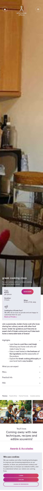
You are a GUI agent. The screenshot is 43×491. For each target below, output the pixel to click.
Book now (27, 291)
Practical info (7, 377)
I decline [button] (21, 479)
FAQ (4, 383)
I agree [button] (21, 475)
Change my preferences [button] (21, 484)
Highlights (6, 340)
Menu (4, 372)
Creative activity (35, 396)
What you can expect (10, 366)
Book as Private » (10, 317)
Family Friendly (23, 396)
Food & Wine (13, 396)
